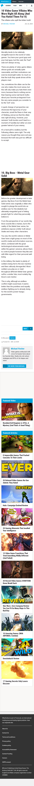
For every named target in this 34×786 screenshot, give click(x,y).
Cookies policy (6, 745)
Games (12, 338)
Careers (4, 758)
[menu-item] (8, 5)
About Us (5, 728)
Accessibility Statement (9, 749)
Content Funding (7, 753)
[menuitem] (5, 1)
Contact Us (5, 733)
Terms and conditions (8, 737)
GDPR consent (6, 762)
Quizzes (21, 1)
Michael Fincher (9, 24)
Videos (14, 1)
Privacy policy (6, 741)
